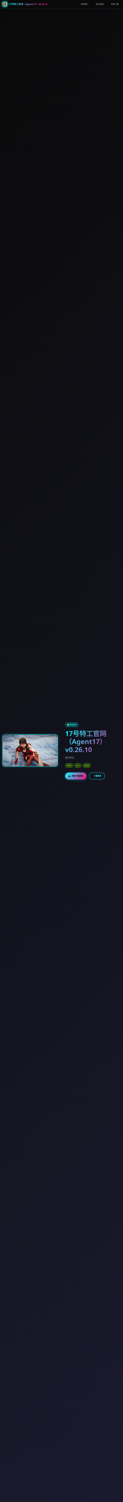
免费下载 (115, 4)
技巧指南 (100, 4)
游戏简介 (84, 4)
